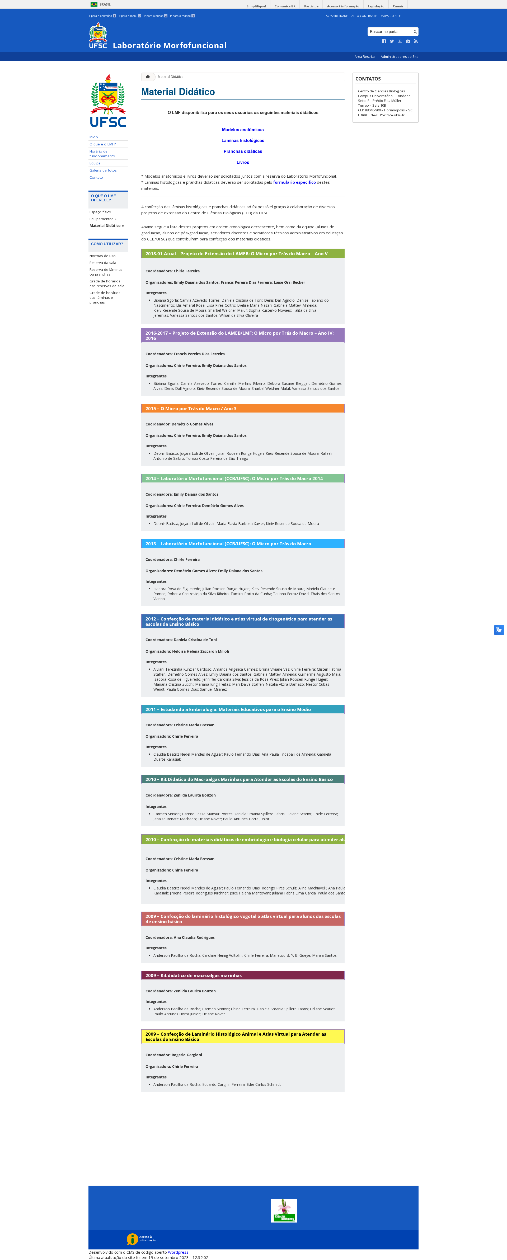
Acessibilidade (337, 16)
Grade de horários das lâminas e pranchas (105, 297)
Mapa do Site (391, 16)
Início (94, 137)
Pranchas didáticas (243, 151)
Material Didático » (107, 225)
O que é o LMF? (103, 144)
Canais (398, 6)
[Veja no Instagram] (408, 41)
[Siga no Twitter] (392, 41)
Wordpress (178, 1252)
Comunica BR (285, 6)
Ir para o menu (129, 15)
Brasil (105, 4)
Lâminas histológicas (243, 140)
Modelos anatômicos (243, 129)
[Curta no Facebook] (384, 41)
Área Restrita (365, 56)
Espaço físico (100, 212)
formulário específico (294, 182)
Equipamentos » (103, 218)
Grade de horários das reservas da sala (107, 283)
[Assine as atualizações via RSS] (416, 41)
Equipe (95, 163)
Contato (96, 177)
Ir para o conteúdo (101, 15)
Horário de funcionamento (102, 153)
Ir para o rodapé (182, 15)
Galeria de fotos (103, 170)
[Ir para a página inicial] (147, 77)
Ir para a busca (155, 15)
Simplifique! (256, 6)
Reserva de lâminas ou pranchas (106, 272)
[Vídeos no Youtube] (400, 41)
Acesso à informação (343, 6)
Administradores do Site (400, 56)
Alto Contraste (364, 16)
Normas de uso (103, 255)
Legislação (376, 6)
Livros (243, 162)
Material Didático (171, 76)
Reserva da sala (103, 262)
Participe (311, 6)
